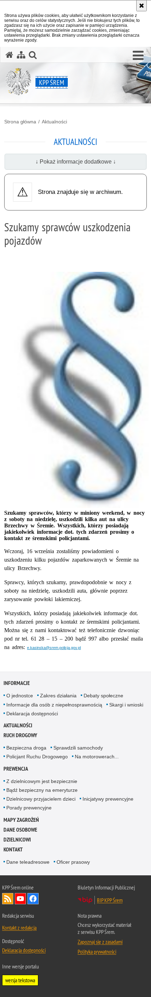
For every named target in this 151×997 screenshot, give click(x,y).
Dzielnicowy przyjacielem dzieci (41, 799)
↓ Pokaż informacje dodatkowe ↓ (75, 162)
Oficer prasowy (73, 862)
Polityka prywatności (97, 951)
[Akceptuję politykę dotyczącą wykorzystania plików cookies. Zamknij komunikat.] (141, 5)
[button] (138, 55)
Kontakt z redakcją (19, 927)
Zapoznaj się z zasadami (100, 941)
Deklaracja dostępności (32, 713)
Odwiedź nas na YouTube (20, 898)
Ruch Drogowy (20, 735)
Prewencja (16, 768)
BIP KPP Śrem (110, 900)
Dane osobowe (20, 829)
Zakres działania (58, 695)
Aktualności (54, 121)
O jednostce (19, 695)
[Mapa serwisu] (21, 54)
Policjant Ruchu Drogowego (37, 756)
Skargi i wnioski (126, 705)
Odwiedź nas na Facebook (33, 898)
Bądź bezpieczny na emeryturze (42, 790)
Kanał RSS (7, 898)
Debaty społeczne (103, 695)
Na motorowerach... (97, 756)
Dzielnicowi (17, 839)
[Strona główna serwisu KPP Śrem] (9, 54)
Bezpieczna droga (26, 748)
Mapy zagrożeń (21, 820)
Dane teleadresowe (28, 862)
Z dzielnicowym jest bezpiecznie (41, 781)
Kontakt (13, 849)
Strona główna (20, 121)
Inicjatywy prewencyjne (108, 799)
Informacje (17, 683)
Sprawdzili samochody (78, 748)
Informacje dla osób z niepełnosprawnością (54, 705)
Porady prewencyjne (29, 808)
